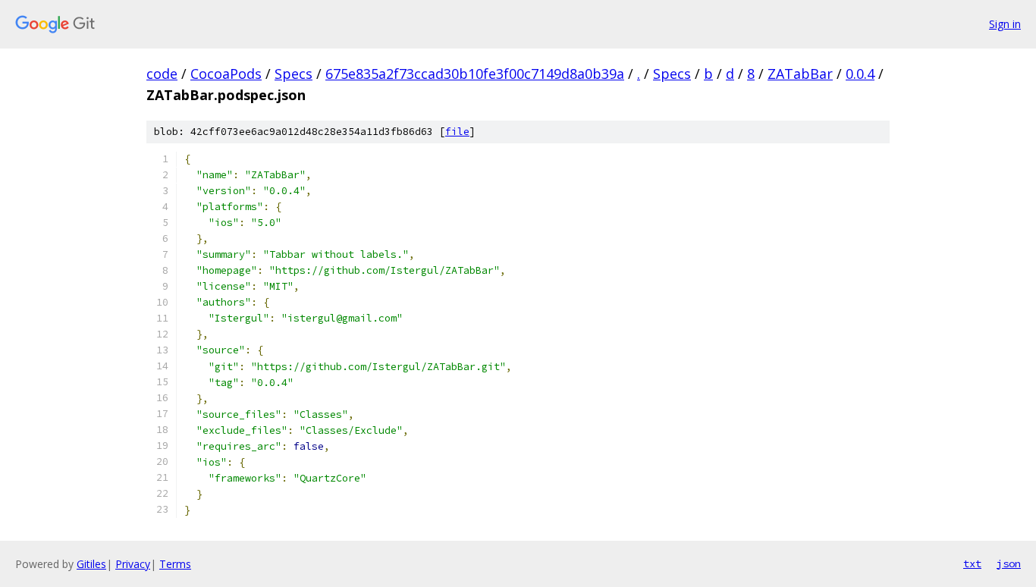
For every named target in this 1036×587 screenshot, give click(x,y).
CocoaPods (226, 73)
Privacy (132, 564)
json (1009, 563)
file (457, 131)
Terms (175, 564)
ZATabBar (800, 73)
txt (972, 563)
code (161, 73)
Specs (293, 73)
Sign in (1005, 24)
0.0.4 (860, 73)
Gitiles (91, 564)
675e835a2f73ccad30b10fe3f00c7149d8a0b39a (474, 73)
